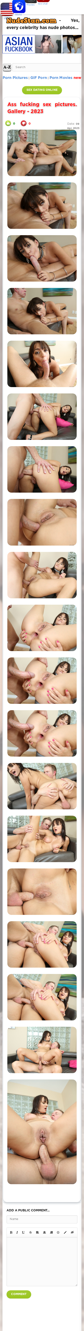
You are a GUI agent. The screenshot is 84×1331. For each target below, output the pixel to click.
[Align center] (44, 1232)
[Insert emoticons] (58, 1232)
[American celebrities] (6, 8)
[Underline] (23, 1232)
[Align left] (37, 1232)
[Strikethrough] (30, 1232)
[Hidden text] (72, 1232)
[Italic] (17, 1232)
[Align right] (51, 1232)
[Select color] (65, 1232)
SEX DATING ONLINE (42, 90)
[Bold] (11, 1232)
